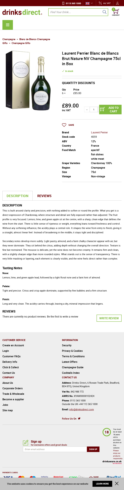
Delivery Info (9, 362)
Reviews (44, 196)
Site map (7, 410)
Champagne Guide (72, 367)
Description (17, 196)
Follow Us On (69, 418)
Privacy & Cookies (72, 351)
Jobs (5, 405)
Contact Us (8, 373)
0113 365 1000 (73, 3)
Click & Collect (10, 367)
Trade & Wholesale (13, 394)
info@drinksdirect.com (81, 409)
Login (5, 351)
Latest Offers (69, 362)
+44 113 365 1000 (88, 404)
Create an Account (13, 345)
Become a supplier (13, 399)
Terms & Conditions (73, 356)
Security (67, 345)
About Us (7, 383)
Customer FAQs (11, 356)
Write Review (109, 318)
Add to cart (113, 109)
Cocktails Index (71, 373)
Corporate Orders (12, 388)
